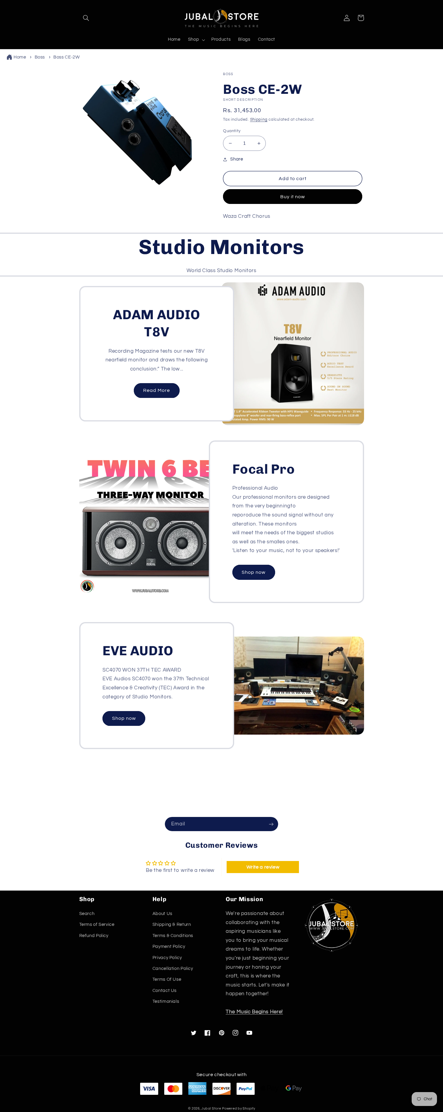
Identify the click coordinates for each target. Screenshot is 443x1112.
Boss (40, 57)
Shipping (259, 120)
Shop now (253, 572)
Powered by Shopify (238, 1108)
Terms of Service (97, 924)
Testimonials (165, 1001)
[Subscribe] (271, 824)
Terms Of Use (166, 979)
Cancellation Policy (172, 968)
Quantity (231, 131)
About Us (162, 913)
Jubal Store (211, 1108)
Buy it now (292, 196)
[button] (86, 18)
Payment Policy (168, 946)
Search (87, 913)
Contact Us (164, 990)
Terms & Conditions (172, 935)
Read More (156, 390)
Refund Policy (93, 935)
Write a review (263, 867)
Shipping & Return (171, 924)
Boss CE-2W (66, 57)
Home (20, 57)
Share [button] (236, 159)
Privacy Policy (167, 957)
